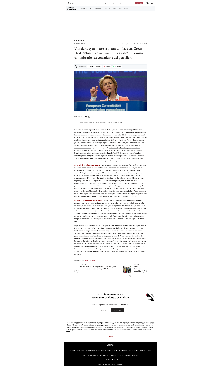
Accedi (103, 310)
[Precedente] (76, 271)
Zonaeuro (79, 40)
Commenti (79, 116)
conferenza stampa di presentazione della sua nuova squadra (97, 135)
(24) (130, 276)
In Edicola (91, 3)
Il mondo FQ (118, 3)
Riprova (111, 336)
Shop (113, 3)
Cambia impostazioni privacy (104, 350)
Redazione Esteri (86, 276)
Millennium (100, 3)
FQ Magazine (107, 3)
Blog (96, 3)
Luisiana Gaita (79, 62)
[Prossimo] (145, 271)
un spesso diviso (124, 148)
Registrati (117, 310)
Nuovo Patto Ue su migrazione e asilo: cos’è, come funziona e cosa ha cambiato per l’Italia (98, 267)
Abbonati (139, 3)
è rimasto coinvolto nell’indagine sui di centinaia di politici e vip (108, 228)
